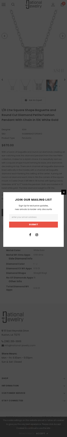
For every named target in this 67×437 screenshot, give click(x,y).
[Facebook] (30, 234)
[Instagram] (36, 234)
